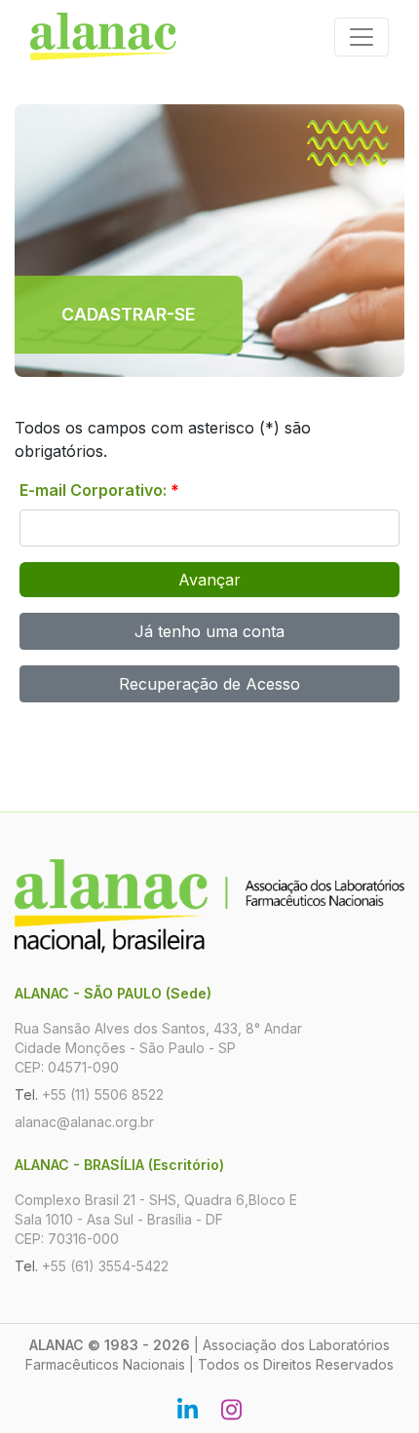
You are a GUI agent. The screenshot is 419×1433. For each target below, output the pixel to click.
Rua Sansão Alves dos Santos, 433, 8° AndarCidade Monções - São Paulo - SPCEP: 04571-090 (158, 1047)
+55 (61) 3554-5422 (105, 1266)
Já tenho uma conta (209, 631)
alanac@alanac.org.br (84, 1121)
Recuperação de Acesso (209, 684)
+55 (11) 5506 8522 (103, 1094)
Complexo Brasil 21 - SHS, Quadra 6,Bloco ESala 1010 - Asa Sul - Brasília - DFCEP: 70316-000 (156, 1219)
